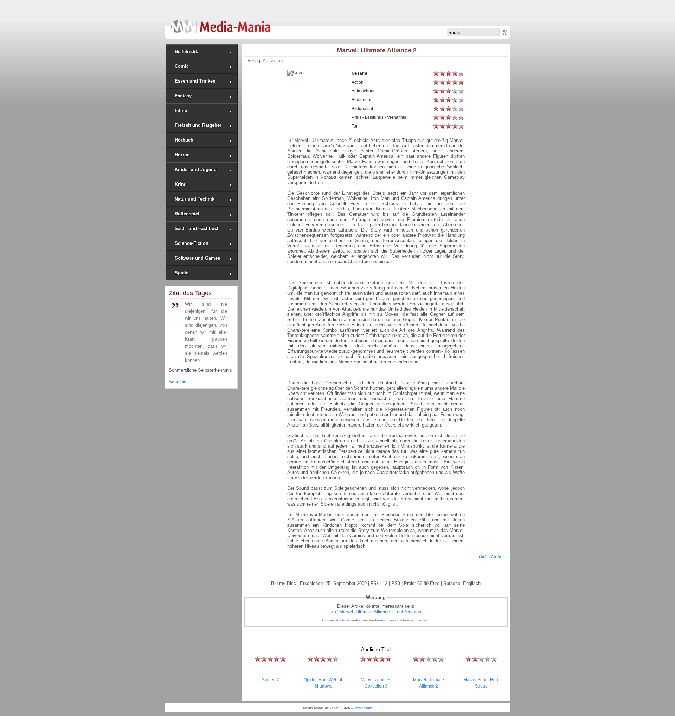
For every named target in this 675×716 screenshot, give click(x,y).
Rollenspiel (187, 213)
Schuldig (177, 381)
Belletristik (186, 51)
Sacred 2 (270, 679)
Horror (182, 154)
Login (504, 32)
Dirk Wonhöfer (493, 556)
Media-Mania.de (221, 23)
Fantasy (183, 95)
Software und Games (197, 258)
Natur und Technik (194, 199)
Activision (273, 60)
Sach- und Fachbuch (197, 228)
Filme (181, 110)
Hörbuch (184, 140)
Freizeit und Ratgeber (198, 125)
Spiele (181, 272)
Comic (182, 66)
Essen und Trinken (195, 81)
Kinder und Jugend (196, 169)
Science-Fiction (191, 243)
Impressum (363, 708)
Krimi (181, 184)
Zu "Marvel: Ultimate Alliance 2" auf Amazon (376, 611)
